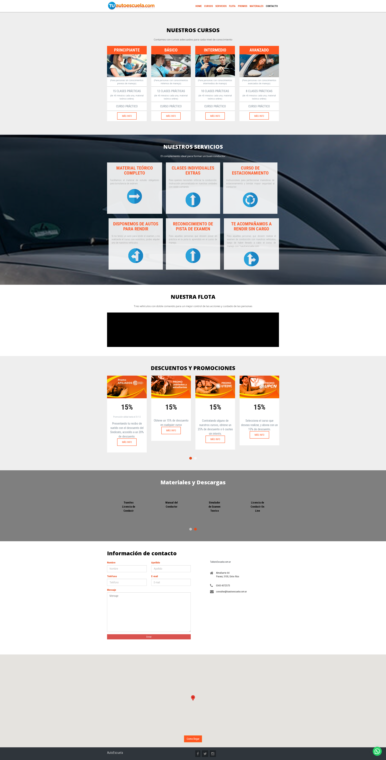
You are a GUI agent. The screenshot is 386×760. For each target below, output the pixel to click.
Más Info (127, 116)
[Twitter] (205, 754)
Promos (242, 6)
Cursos (208, 6)
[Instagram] (213, 754)
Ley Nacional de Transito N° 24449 (128, 506)
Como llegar (193, 738)
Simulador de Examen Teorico (257, 506)
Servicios (221, 6)
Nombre (111, 562)
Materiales (256, 6)
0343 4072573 (223, 585)
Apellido (155, 562)
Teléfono (112, 576)
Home (198, 6)
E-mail (154, 576)
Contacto (272, 6)
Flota (232, 6)
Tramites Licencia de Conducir (171, 506)
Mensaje (111, 589)
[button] (193, 698)
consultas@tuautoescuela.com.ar (231, 591)
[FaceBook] (197, 754)
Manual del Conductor (214, 504)
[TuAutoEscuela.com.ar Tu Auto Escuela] (131, 5)
